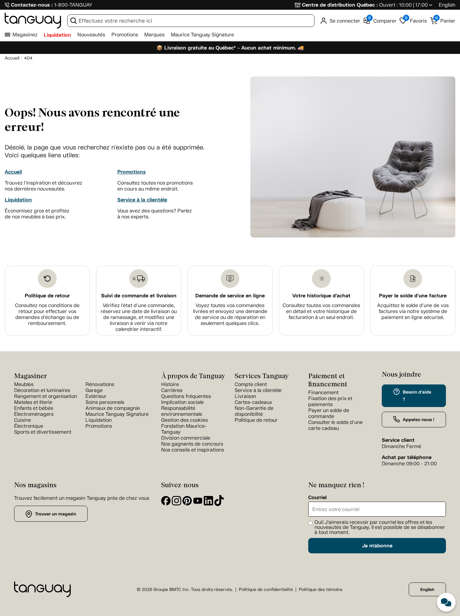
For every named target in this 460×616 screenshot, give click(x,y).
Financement (323, 392)
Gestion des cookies (184, 420)
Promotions (124, 35)
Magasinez (25, 35)
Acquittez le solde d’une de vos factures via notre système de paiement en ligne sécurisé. (413, 311)
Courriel (317, 497)
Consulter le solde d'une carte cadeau (335, 425)
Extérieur (95, 396)
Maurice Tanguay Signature (202, 35)
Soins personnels (104, 402)
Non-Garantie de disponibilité (254, 411)
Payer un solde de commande (328, 413)
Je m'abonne (377, 545)
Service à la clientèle (142, 199)
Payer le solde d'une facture (413, 295)
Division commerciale (185, 438)
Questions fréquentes (186, 396)
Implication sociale (182, 402)
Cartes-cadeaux (253, 402)
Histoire (170, 384)
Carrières (171, 390)
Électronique (28, 426)
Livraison (245, 396)
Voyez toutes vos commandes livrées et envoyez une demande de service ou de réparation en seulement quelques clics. (230, 314)
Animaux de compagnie (112, 408)
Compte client (251, 384)
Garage (94, 390)
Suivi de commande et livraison (138, 295)
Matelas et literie (33, 402)
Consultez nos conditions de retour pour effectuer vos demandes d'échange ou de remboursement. (47, 314)
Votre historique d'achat (321, 295)
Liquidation (57, 35)
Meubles (23, 384)
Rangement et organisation (45, 396)
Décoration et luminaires (42, 390)
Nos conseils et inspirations (192, 450)
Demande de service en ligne (230, 295)
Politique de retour (47, 295)
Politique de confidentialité (266, 589)
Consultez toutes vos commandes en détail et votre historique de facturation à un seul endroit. (321, 311)
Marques (154, 35)
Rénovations (99, 384)
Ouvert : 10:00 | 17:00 (403, 5)
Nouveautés (91, 35)
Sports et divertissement (42, 432)
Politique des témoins (320, 589)
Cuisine (22, 420)
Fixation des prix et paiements (330, 401)
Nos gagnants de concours (192, 444)
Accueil (13, 172)
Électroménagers (34, 414)
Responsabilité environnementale (181, 411)
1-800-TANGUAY (73, 5)
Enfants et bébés (33, 408)
